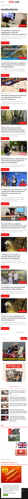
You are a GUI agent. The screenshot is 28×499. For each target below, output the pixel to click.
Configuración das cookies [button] (9, 493)
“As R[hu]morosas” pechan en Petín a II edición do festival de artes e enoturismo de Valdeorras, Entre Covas (18, 418)
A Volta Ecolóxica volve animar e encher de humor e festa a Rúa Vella (18, 392)
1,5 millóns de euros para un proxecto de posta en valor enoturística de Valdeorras (10, 257)
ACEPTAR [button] (5, 494)
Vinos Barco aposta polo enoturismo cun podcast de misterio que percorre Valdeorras (14, 97)
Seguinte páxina (20, 332)
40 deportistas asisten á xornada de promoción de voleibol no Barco (18, 404)
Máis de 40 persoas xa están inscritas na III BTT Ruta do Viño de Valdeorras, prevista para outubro (13, 130)
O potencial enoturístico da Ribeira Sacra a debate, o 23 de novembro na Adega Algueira (13, 65)
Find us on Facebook (5, 459)
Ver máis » (5, 42)
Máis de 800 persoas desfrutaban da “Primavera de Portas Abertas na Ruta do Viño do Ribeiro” (14, 161)
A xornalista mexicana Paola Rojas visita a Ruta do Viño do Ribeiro (13, 288)
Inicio (3, 5)
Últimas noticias (14, 386)
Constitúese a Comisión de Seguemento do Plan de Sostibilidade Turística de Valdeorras (14, 32)
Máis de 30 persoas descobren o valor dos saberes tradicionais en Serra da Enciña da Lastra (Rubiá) (18, 399)
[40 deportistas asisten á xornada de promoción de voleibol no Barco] (4, 405)
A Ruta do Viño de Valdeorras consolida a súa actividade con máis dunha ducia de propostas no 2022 (14, 226)
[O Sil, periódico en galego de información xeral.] (14, 2)
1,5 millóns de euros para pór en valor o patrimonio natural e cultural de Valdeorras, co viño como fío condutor (14, 192)
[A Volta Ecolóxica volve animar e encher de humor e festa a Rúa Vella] (4, 392)
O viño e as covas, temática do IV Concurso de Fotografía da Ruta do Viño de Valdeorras (13, 318)
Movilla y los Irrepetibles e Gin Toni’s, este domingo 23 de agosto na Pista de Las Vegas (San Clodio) (18, 411)
